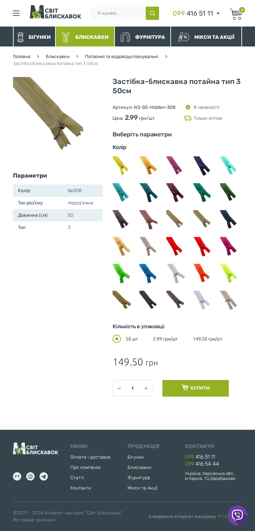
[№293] (150, 221)
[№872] (231, 275)
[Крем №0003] (231, 302)
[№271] (123, 221)
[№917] (177, 302)
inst (30, 476)
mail (17, 476)
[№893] (123, 302)
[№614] (204, 275)
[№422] (231, 248)
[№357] (123, 248)
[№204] (123, 194)
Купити (200, 388)
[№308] (204, 221)
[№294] (177, 221)
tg (44, 476)
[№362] (150, 248)
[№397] (204, 248)
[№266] (231, 194)
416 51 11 (193, 13)
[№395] (177, 248)
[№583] (177, 275)
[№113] (150, 167)
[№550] (150, 275)
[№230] (177, 194)
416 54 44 (202, 464)
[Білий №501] (204, 302)
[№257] (204, 194)
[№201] (231, 167)
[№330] (231, 221)
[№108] (123, 167)
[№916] (150, 302)
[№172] (177, 167)
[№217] (150, 194)
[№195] (204, 167)
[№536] (123, 275)
